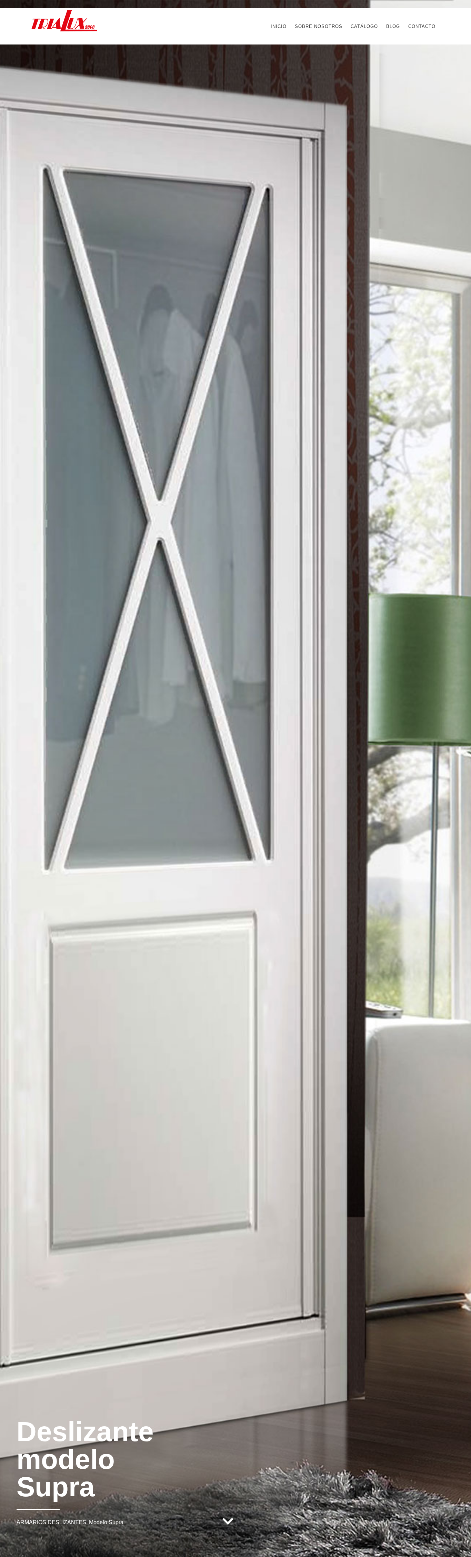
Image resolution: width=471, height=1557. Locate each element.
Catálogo (364, 26)
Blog (393, 26)
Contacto (421, 26)
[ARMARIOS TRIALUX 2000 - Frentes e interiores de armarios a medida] (64, 29)
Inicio (279, 26)
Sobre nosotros (318, 26)
